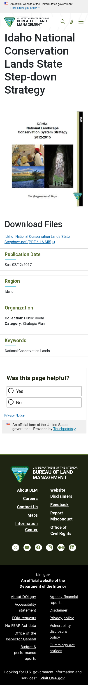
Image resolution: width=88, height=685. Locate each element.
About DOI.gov (23, 596)
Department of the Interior (43, 586)
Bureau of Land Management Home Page (33, 22)
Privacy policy (62, 618)
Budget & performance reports (25, 652)
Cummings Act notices (62, 648)
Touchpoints (63, 428)
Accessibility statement (25, 607)
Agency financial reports (64, 599)
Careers (30, 498)
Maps (33, 515)
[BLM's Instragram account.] (49, 547)
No (19, 402)
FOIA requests (24, 618)
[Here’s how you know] (44, 6)
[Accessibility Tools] (71, 21)
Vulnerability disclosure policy (60, 631)
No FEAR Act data (20, 625)
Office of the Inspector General (21, 636)
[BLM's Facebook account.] (38, 547)
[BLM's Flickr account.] (61, 547)
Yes (19, 391)
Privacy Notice (14, 415)
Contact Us (27, 506)
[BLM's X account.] (15, 547)
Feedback (59, 504)
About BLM (27, 490)
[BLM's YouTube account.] (27, 547)
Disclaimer (58, 610)
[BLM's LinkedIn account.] (72, 547)
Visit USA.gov (52, 678)
